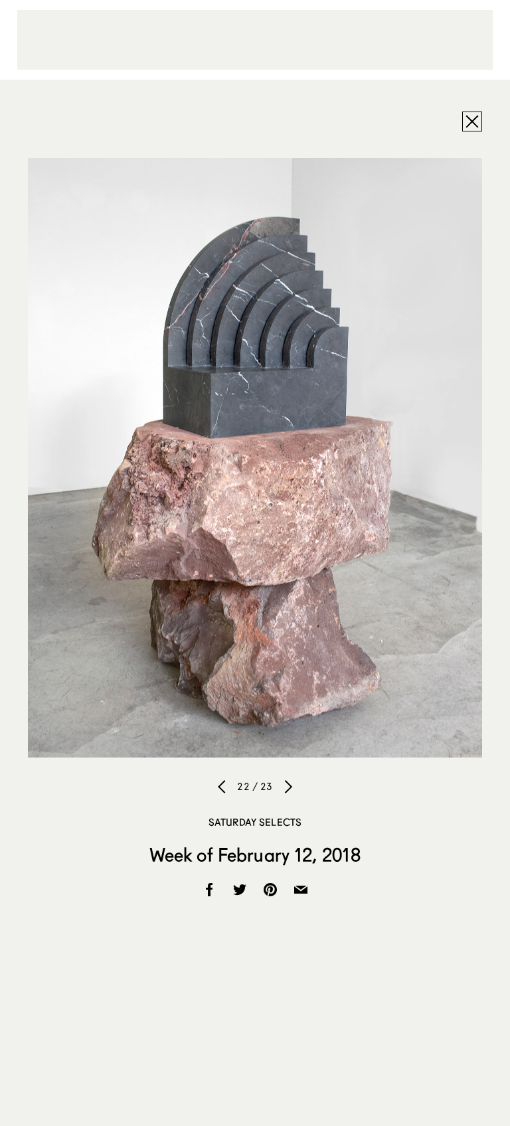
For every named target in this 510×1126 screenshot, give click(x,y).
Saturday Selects (255, 822)
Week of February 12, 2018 (255, 854)
